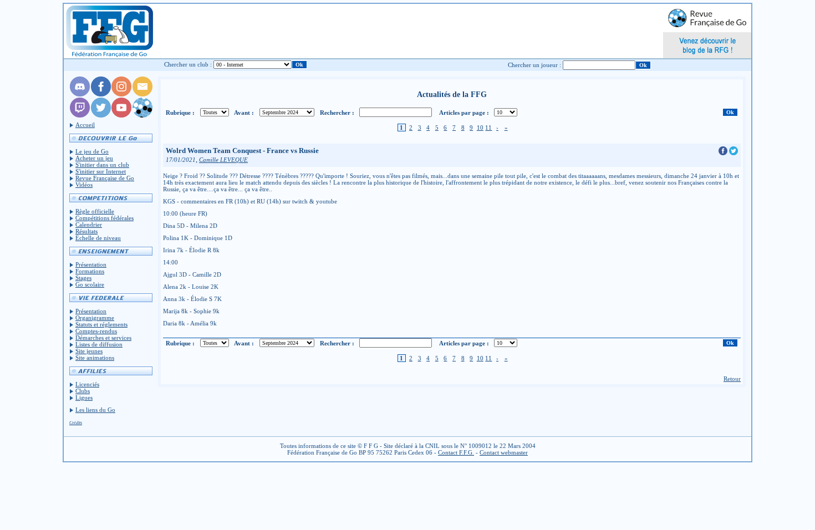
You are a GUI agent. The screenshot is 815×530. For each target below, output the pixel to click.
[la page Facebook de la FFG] (101, 94)
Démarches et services (103, 337)
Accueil (85, 124)
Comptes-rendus (96, 331)
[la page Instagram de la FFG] (121, 94)
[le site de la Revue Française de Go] (142, 115)
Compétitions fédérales (104, 218)
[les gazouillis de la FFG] (101, 115)
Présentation (90, 264)
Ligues (84, 397)
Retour (732, 378)
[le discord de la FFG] (80, 94)
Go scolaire (89, 284)
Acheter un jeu (94, 158)
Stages (83, 277)
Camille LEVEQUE (223, 160)
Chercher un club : (188, 64)
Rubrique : (180, 112)
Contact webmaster (504, 452)
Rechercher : (337, 112)
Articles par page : (464, 112)
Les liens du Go (95, 409)
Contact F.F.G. (456, 452)
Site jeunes (89, 351)
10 (480, 127)
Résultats (86, 231)
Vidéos (84, 184)
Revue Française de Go (104, 178)
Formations (89, 271)
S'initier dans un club (102, 164)
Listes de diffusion (99, 344)
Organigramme (94, 317)
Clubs (82, 391)
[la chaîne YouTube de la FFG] (121, 115)
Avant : (244, 112)
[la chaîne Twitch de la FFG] (80, 115)
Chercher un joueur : (534, 65)
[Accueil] (109, 31)
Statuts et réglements (101, 324)
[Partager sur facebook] (724, 153)
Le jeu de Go (92, 151)
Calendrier (88, 224)
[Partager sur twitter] (733, 153)
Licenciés (87, 384)
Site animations (94, 357)
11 (488, 127)
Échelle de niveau (98, 238)
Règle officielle (94, 211)
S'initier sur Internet (100, 171)
